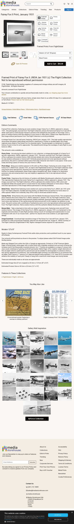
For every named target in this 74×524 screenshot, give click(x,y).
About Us (43, 447)
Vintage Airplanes (7, 109)
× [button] (72, 512)
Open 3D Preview (21, 64)
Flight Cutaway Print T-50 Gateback (55, 317)
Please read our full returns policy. (22, 100)
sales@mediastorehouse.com (38, 490)
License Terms (63, 467)
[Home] (12, 6)
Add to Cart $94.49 (55, 64)
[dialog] (37, 517)
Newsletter (62, 473)
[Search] (51, 4)
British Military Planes (19, 109)
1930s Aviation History (32, 109)
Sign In (69, 9)
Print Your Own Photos (47, 467)
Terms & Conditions (65, 463)
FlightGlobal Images (44, 109)
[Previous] (3, 34)
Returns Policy (63, 457)
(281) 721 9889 (33, 487)
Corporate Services (46, 463)
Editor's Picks (33, 9)
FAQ (59, 450)
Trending (43, 9)
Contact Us (29, 483)
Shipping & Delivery (64, 460)
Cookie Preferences (65, 477)
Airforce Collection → (37, 419)
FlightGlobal (7, 277)
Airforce (20, 277)
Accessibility (62, 447)
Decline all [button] (58, 519)
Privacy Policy (63, 453)
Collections (22, 9)
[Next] (34, 34)
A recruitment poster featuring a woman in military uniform (18, 318)
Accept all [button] (58, 515)
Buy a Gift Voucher (46, 470)
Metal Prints (62, 470)
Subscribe (32, 462)
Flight (14, 277)
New (50, 9)
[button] (25, 522)
